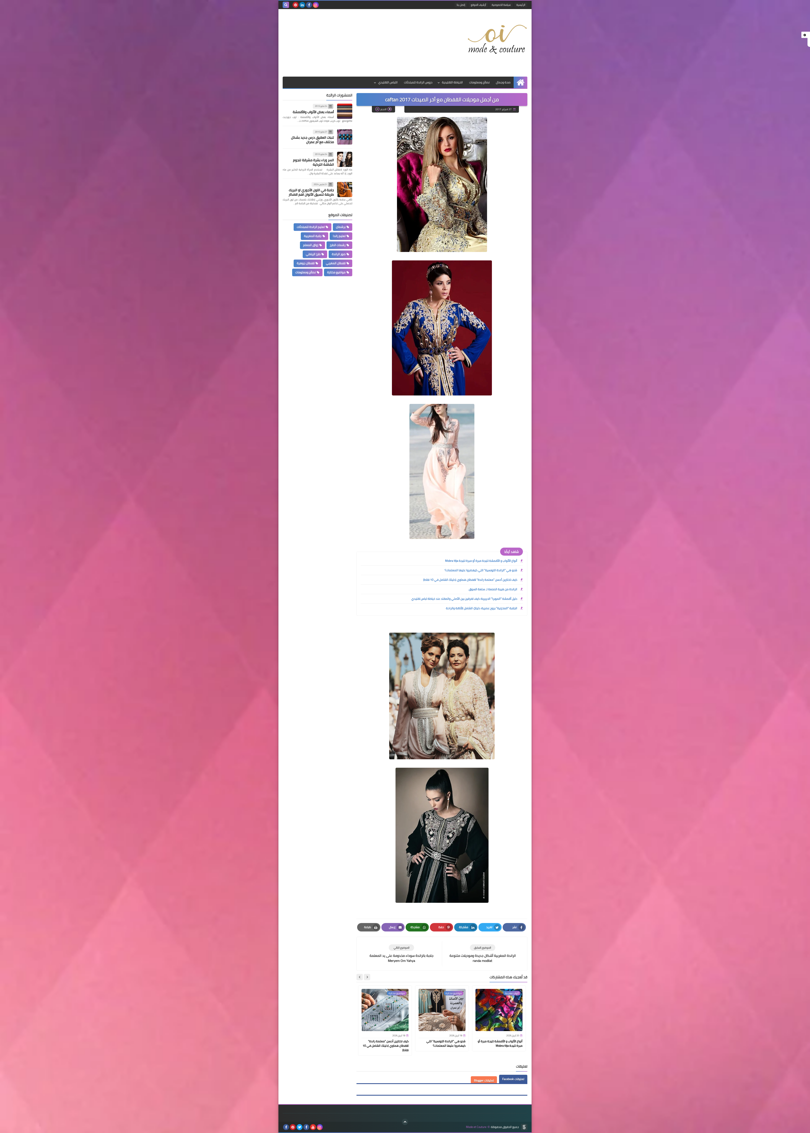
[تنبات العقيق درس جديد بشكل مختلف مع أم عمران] (344, 137)
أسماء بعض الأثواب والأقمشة (313, 112)
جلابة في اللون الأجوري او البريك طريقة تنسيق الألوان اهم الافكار (311, 192)
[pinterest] (295, 5)
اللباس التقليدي (388, 82)
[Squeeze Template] (524, 1127)
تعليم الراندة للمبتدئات (311, 227)
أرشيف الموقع (478, 4)
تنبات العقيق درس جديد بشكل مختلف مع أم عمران (312, 139)
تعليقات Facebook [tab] (513, 1079)
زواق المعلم (310, 245)
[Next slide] (359, 977)
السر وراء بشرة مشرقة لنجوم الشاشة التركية (313, 162)
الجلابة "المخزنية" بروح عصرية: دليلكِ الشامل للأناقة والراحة (481, 608)
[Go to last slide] (367, 977)
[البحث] (286, 5)
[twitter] (299, 1127)
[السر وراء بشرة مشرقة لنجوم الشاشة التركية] (344, 159)
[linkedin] (302, 5)
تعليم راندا (339, 236)
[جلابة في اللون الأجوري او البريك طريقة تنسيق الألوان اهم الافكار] (344, 189)
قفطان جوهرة (306, 263)
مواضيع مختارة (336, 272)
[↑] (405, 1122)
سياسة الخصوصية (501, 4)
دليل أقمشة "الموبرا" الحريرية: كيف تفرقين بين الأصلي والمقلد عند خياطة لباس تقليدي (464, 598)
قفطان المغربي (336, 263)
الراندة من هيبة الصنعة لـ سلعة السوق (493, 589)
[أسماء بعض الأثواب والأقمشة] (344, 111)
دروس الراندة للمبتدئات (418, 82)
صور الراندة (339, 254)
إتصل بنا (461, 4)
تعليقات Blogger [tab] (484, 1080)
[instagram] (316, 5)
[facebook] (309, 5)
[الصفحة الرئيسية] (520, 82)
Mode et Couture (476, 1127)
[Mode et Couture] (496, 39)
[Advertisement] (359, 42)
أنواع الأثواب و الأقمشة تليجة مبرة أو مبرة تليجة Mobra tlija (481, 560)
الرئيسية (520, 4)
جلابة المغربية (312, 236)
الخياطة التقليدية (452, 82)
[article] (401, 953)
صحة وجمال (503, 82)
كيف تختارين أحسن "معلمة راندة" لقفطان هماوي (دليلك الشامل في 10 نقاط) (470, 579)
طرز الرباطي (313, 254)
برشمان (341, 227)
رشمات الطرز (338, 245)
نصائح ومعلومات (479, 82)
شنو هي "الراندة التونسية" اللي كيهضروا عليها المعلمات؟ (481, 570)
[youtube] (313, 1127)
